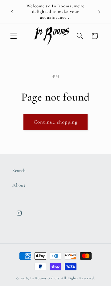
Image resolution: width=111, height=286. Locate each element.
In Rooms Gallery (45, 278)
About (18, 185)
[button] (13, 36)
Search (19, 170)
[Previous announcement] (12, 12)
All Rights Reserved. (78, 278)
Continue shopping (56, 122)
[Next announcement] (99, 12)
